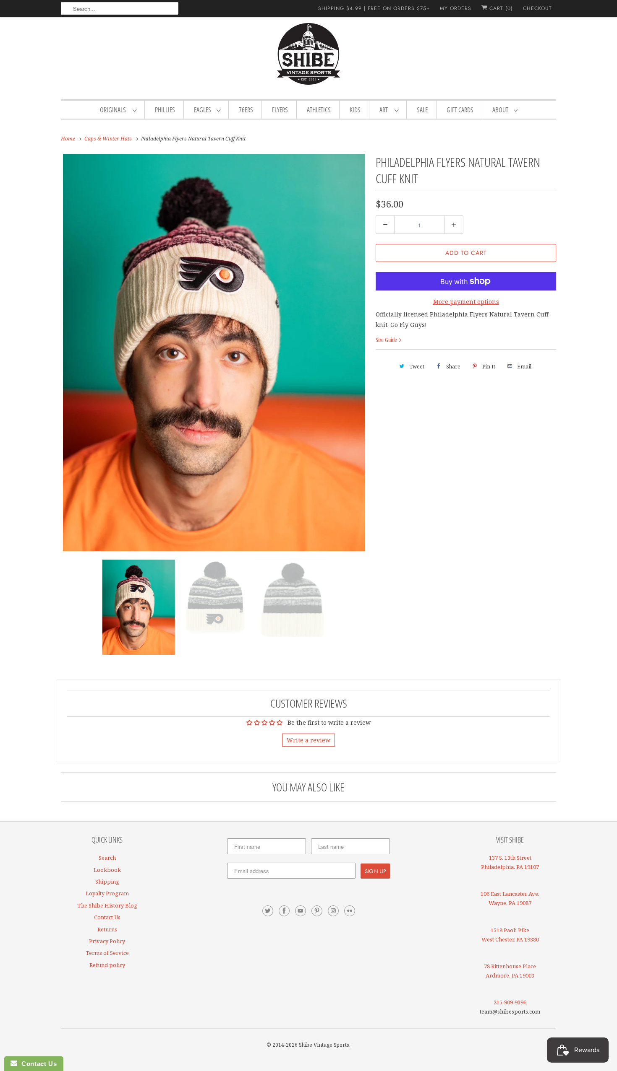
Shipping (107, 881)
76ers (246, 109)
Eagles (203, 109)
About (501, 109)
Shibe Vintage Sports (324, 1044)
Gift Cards (460, 109)
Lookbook (107, 870)
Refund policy (107, 965)
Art (384, 109)
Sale (422, 109)
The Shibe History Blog (107, 905)
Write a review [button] (308, 740)
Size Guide (387, 340)
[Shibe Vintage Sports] (308, 57)
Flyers (280, 109)
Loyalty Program (107, 893)
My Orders (455, 8)
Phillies (165, 109)
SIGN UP (375, 871)
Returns (107, 929)
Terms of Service (107, 953)
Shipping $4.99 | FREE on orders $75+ (374, 8)
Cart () (500, 8)
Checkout (537, 8)
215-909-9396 (510, 1002)
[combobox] (119, 8)
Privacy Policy (107, 941)
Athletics (319, 109)
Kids (355, 109)
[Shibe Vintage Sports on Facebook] (284, 910)
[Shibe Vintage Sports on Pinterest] (316, 910)
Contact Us (107, 917)
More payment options (466, 302)
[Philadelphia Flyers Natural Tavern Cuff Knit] (214, 352)
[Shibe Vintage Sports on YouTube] (300, 910)
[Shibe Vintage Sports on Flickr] (349, 910)
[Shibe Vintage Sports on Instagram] (333, 910)
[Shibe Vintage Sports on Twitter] (267, 910)
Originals (114, 109)
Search (107, 857)
